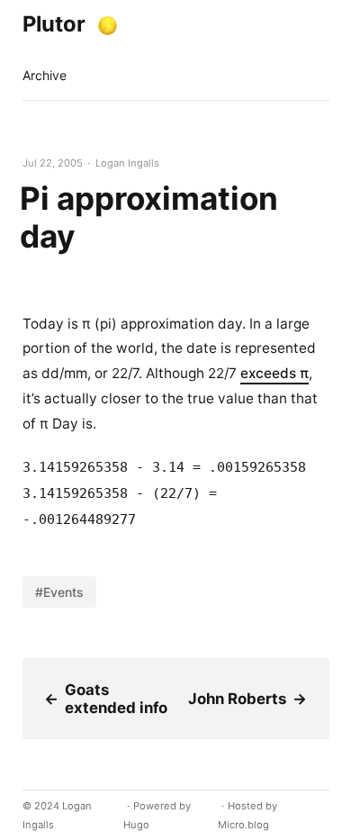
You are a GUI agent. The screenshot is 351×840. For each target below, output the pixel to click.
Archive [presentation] (44, 75)
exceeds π (274, 373)
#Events (59, 592)
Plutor (54, 24)
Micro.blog (243, 824)
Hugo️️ (136, 824)
